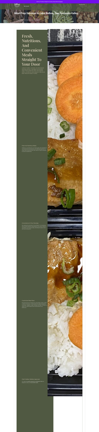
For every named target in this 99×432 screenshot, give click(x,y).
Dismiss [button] (61, 1)
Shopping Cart (82, 4)
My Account (26, 6)
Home (15, 20)
